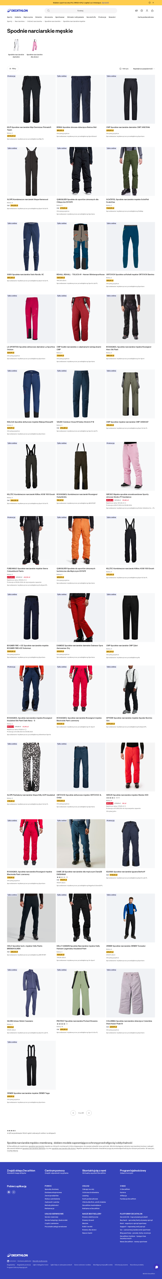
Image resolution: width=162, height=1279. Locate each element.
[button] (125, 503)
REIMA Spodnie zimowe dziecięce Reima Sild (76, 127)
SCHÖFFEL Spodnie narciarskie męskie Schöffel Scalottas (127, 200)
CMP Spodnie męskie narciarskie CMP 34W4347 (127, 422)
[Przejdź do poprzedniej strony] (73, 1113)
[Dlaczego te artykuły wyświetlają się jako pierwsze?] (120, 69)
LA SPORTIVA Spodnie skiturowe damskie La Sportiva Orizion (31, 348)
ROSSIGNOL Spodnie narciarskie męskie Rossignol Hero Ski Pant (129, 348)
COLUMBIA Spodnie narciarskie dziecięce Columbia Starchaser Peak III (129, 1022)
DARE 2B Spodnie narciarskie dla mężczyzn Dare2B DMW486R (79, 873)
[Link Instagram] (13, 1192)
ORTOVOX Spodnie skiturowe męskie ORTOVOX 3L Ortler (79, 796)
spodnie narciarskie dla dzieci (64, 1148)
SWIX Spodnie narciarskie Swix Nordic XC (25, 274)
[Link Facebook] (9, 1192)
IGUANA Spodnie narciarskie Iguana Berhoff (125, 872)
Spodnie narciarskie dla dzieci (35, 56)
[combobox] (144, 69)
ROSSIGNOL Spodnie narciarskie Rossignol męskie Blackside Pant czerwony (79, 719)
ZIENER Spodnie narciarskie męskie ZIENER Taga (28, 1093)
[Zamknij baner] (153, 2)
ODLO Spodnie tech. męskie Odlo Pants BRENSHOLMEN (25, 947)
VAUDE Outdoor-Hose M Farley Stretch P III (75, 422)
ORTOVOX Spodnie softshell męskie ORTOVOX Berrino (130, 274)
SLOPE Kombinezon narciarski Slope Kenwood (27, 199)
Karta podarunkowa (146, 17)
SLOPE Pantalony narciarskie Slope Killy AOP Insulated (31, 795)
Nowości (112, 17)
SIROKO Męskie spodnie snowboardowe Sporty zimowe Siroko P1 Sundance (127, 495)
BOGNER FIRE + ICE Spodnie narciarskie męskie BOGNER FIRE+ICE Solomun (28, 646)
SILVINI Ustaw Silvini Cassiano (20, 1021)
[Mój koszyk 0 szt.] (152, 10)
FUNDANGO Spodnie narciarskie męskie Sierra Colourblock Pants (27, 569)
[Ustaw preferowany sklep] (136, 10)
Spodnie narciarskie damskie (16, 56)
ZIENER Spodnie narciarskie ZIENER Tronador (126, 946)
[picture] (31, 99)
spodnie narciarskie (36, 1146)
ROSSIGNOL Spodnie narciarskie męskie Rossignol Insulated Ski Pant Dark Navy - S (29, 719)
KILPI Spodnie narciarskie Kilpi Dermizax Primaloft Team (29, 128)
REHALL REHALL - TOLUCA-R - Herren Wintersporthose (81, 274)
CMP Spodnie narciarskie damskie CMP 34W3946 (128, 127)
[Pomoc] (141, 10)
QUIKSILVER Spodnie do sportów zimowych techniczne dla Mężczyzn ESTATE (76, 569)
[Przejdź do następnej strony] (89, 1113)
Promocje (102, 17)
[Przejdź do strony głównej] (17, 10)
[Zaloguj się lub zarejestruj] (147, 10)
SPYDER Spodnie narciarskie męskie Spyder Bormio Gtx (129, 719)
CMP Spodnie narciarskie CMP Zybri (122, 645)
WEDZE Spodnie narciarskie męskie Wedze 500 (127, 795)
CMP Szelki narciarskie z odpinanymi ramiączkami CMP (79, 348)
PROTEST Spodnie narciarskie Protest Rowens (77, 1021)
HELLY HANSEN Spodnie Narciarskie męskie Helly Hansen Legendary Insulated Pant (78, 947)
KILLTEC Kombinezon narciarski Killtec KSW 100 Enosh (31, 494)
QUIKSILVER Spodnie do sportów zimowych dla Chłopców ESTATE (78, 200)
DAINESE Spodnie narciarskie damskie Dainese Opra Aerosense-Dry (80, 646)
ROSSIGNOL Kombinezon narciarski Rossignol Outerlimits (77, 495)
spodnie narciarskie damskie (33, 1148)
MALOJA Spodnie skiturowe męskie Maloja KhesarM (30, 422)
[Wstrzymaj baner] (149, 2)
